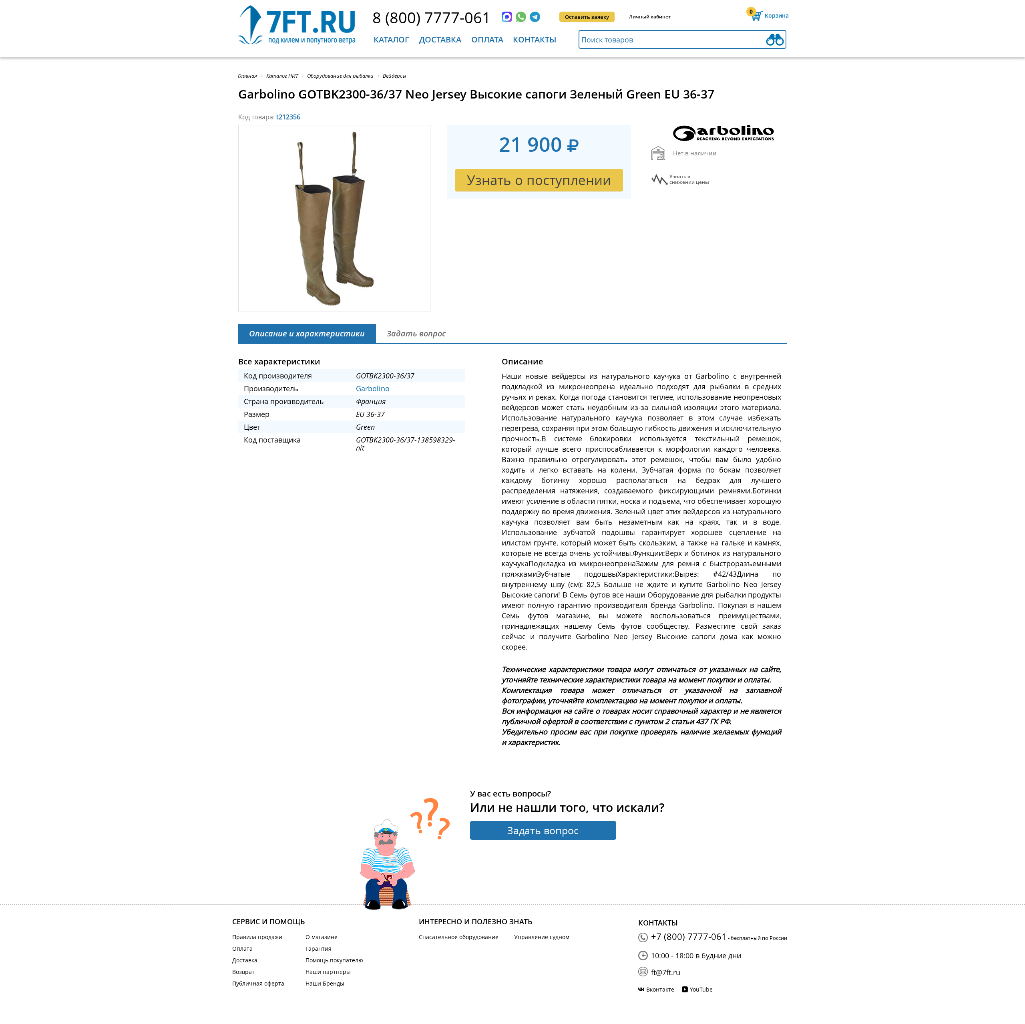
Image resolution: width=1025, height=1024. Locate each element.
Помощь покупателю (334, 960)
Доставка (440, 39)
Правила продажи (257, 937)
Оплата (487, 39)
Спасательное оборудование (458, 937)
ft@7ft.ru (665, 972)
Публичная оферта (258, 983)
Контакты (535, 39)
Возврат (243, 972)
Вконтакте (660, 989)
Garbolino (373, 388)
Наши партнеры (328, 972)
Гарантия (318, 948)
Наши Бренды (324, 983)
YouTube (701, 989)
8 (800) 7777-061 (431, 17)
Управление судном (541, 937)
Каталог (391, 39)
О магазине (321, 937)
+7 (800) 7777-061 (689, 936)
